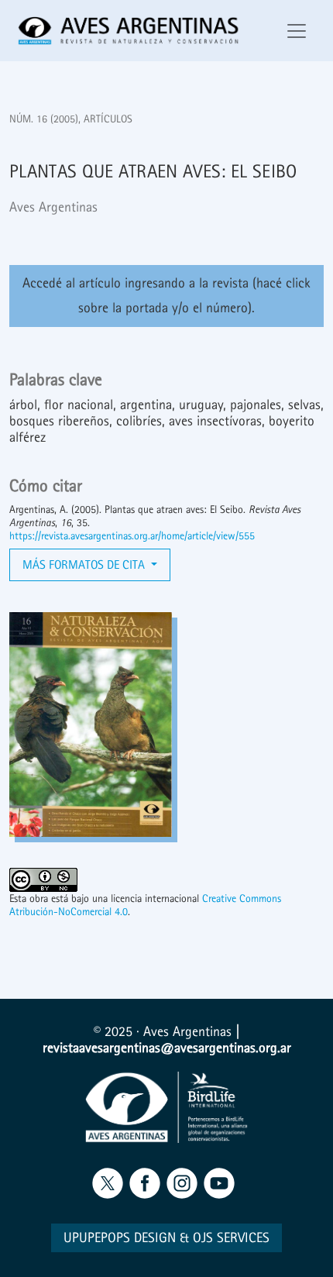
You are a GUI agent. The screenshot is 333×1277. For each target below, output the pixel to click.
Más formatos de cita (85, 564)
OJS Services (231, 1238)
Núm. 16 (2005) (43, 119)
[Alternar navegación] (297, 31)
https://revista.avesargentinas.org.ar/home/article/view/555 (132, 535)
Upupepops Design (120, 1238)
